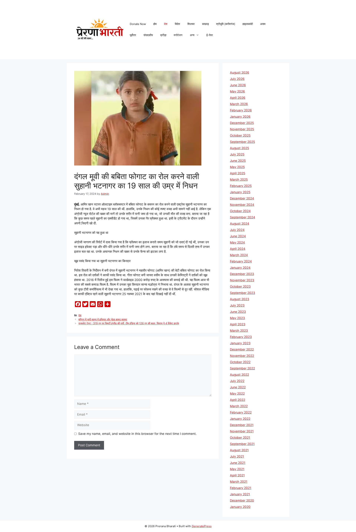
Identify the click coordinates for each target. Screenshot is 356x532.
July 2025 (237, 154)
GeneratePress (202, 526)
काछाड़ (205, 24)
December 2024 (242, 198)
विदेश (177, 24)
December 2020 (242, 500)
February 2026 (241, 110)
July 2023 (237, 305)
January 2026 (240, 116)
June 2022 (238, 387)
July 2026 (237, 79)
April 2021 (237, 475)
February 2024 (241, 261)
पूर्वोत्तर (133, 35)
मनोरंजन (178, 35)
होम (155, 24)
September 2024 (242, 217)
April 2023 (237, 324)
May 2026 (237, 91)
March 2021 (238, 482)
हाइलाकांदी (248, 24)
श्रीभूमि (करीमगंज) (225, 24)
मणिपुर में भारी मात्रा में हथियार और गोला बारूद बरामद (102, 319)
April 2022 (237, 400)
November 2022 (242, 356)
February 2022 (241, 412)
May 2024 (237, 242)
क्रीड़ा (163, 35)
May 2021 (237, 469)
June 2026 (238, 85)
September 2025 (242, 142)
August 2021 (239, 450)
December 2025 (242, 123)
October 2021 (240, 437)
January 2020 (240, 507)
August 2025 (239, 148)
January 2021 (240, 494)
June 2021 (237, 463)
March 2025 (239, 179)
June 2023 (238, 312)
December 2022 (242, 349)
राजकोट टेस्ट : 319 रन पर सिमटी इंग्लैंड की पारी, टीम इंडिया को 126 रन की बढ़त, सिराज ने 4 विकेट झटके (128, 323)
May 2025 (237, 167)
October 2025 (240, 135)
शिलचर (191, 24)
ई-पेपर (209, 35)
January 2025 (240, 192)
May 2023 (237, 318)
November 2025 (242, 129)
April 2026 (237, 98)
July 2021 (237, 456)
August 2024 (239, 223)
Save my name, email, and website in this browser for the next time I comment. (137, 434)
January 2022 (240, 419)
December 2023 (242, 274)
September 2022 (242, 368)
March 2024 (239, 255)
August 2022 (239, 375)
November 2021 (242, 431)
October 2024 (240, 211)
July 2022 (237, 381)
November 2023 (242, 280)
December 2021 (241, 425)
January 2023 (240, 343)
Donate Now (138, 24)
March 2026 (239, 104)
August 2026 (239, 72)
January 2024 (240, 268)
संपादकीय (148, 35)
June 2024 (238, 236)
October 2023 (240, 286)
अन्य (192, 35)
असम (263, 24)
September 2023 (242, 293)
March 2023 (239, 330)
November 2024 (242, 205)
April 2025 (237, 173)
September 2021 (242, 444)
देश (165, 24)
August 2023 (239, 299)
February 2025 (241, 186)
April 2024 (237, 249)
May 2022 (237, 393)
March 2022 (239, 406)
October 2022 (240, 362)
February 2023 (241, 337)
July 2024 (237, 230)
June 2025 (238, 161)
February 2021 (240, 488)
